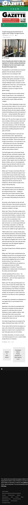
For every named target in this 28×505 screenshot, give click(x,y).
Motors (18, 495)
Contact (4, 495)
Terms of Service (17, 498)
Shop (22, 497)
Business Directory (6, 498)
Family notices (11, 495)
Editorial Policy (5, 500)
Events (17, 497)
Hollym (9, 341)
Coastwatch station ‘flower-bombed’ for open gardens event (18, 354)
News (13, 341)
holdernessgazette (6, 37)
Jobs (12, 497)
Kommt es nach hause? (7, 354)
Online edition (5, 491)
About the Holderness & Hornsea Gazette (11, 493)
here (12, 484)
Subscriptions (5, 497)
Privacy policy (14, 500)
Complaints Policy (6, 502)
